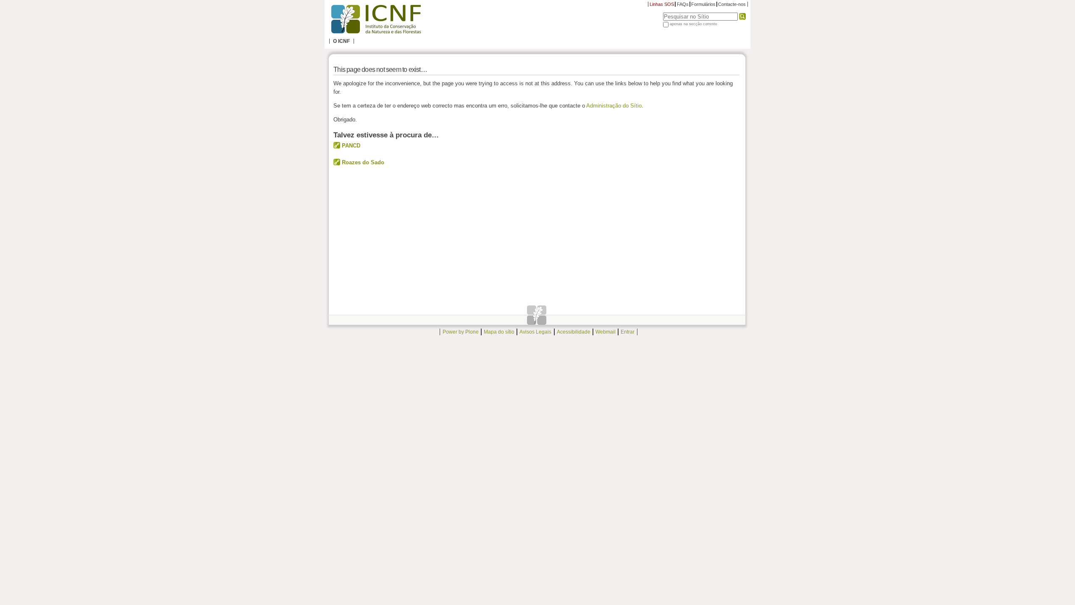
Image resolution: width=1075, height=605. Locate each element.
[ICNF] (375, 19)
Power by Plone (461, 332)
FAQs (683, 4)
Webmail (605, 332)
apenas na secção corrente (693, 24)
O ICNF (341, 41)
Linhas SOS (662, 4)
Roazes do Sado (363, 162)
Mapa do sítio (499, 332)
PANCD (351, 145)
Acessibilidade (573, 332)
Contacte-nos (732, 4)
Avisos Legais (535, 332)
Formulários (703, 4)
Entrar (628, 332)
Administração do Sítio (614, 106)
